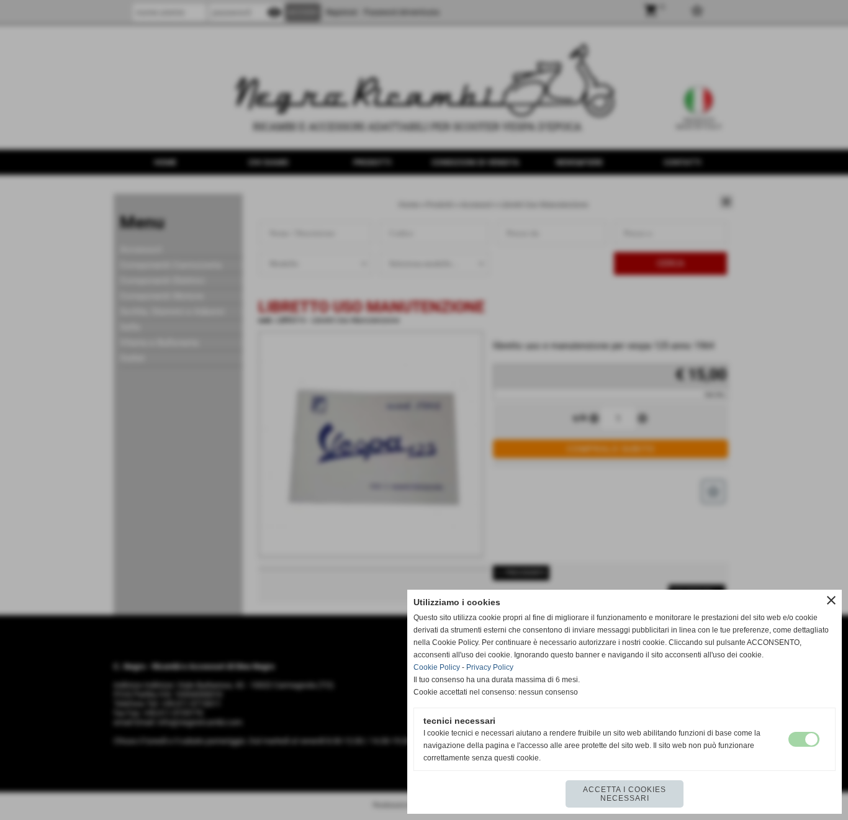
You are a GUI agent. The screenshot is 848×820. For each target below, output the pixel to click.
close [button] (831, 600)
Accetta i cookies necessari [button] (624, 794)
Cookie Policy (436, 667)
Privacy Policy (489, 667)
